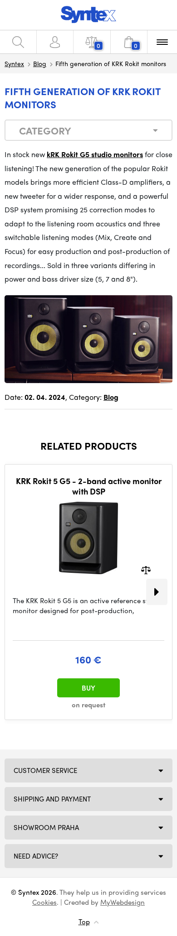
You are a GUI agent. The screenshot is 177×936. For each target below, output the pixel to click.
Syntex (14, 63)
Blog (39, 63)
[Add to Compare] (146, 569)
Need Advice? (36, 856)
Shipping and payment (52, 799)
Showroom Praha (46, 827)
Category (45, 130)
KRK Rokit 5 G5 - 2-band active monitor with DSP (89, 486)
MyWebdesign (122, 902)
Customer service (45, 770)
